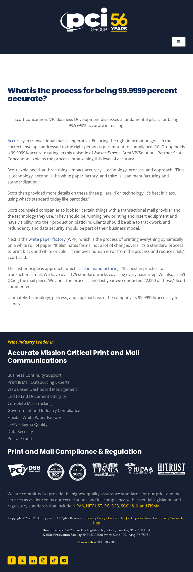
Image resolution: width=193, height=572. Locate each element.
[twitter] (22, 560)
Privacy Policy (95, 518)
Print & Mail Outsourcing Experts (39, 382)
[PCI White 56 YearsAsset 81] (94, 9)
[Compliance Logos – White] (96, 464)
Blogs (97, 522)
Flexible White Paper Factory (34, 417)
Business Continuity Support (35, 375)
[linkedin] (33, 560)
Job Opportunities (138, 518)
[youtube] (64, 560)
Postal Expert (20, 438)
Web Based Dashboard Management (42, 389)
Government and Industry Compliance (44, 410)
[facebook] (12, 560)
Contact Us (115, 518)
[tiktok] (54, 560)
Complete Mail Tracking (30, 403)
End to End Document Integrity (37, 396)
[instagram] (43, 560)
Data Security (20, 431)
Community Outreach (168, 518)
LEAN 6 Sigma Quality (27, 424)
